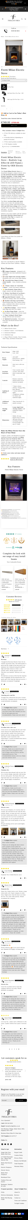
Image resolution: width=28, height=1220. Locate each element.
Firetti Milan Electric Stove (12, 36)
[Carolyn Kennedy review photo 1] (5, 831)
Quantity (3, 105)
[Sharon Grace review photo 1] (5, 904)
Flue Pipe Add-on (5, 83)
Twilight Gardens (19, 1203)
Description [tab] (4, 152)
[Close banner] (25, 3)
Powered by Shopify (17, 1217)
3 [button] (14, 1049)
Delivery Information (7, 1195)
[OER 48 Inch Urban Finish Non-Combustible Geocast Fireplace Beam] (7, 572)
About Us (17, 1192)
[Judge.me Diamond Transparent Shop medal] (17, 640)
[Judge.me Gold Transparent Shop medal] (14, 540)
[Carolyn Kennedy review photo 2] (13, 831)
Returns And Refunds (20, 1161)
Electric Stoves (5, 1170)
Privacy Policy (18, 1158)
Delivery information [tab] (18, 152)
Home (2, 36)
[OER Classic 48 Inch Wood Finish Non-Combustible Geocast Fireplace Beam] (20, 572)
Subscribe (21, 1100)
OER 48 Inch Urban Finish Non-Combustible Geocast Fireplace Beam (7, 582)
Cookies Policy (18, 1155)
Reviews (16, 1195)
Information (18, 1149)
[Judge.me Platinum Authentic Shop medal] (6, 540)
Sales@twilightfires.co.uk (12, 1126)
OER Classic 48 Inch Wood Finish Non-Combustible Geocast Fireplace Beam (20, 582)
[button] (5, 76)
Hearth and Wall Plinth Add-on (8, 78)
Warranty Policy (18, 1166)
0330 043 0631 (8, 1123)
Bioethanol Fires (5, 1177)
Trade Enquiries (18, 1163)
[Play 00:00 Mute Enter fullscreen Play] (14, 54)
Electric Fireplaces (6, 1167)
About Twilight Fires (20, 1189)
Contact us (17, 1198)
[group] (14, 9)
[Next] (25, 9)
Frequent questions (7, 1189)
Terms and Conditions (20, 1200)
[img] (5, 653)
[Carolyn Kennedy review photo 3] (22, 831)
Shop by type (5, 1149)
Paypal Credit (18, 1152)
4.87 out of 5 (18, 599)
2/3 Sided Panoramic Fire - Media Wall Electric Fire (7, 1158)
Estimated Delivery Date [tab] (10, 152)
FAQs (2, 1192)
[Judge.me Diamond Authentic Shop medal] (9, 640)
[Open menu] (2, 19)
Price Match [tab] (24, 152)
